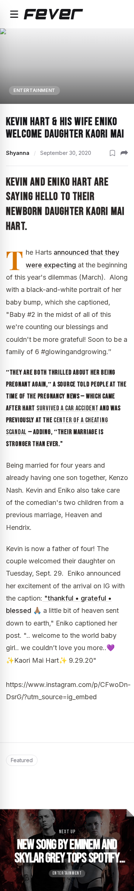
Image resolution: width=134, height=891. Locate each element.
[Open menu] (14, 14)
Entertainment (34, 90)
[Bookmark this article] (112, 153)
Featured (22, 760)
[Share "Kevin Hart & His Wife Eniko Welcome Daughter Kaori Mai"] (124, 153)
